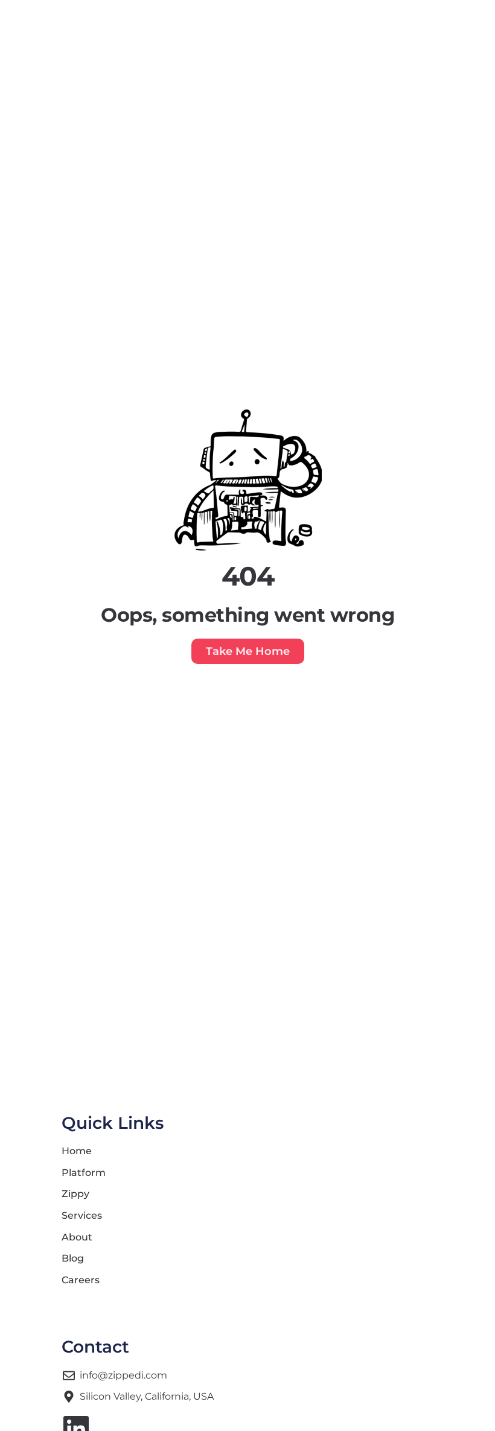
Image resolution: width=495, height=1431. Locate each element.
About (77, 1237)
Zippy (75, 1193)
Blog (73, 1258)
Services (82, 1215)
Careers (81, 1280)
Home (77, 1151)
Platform (84, 1172)
